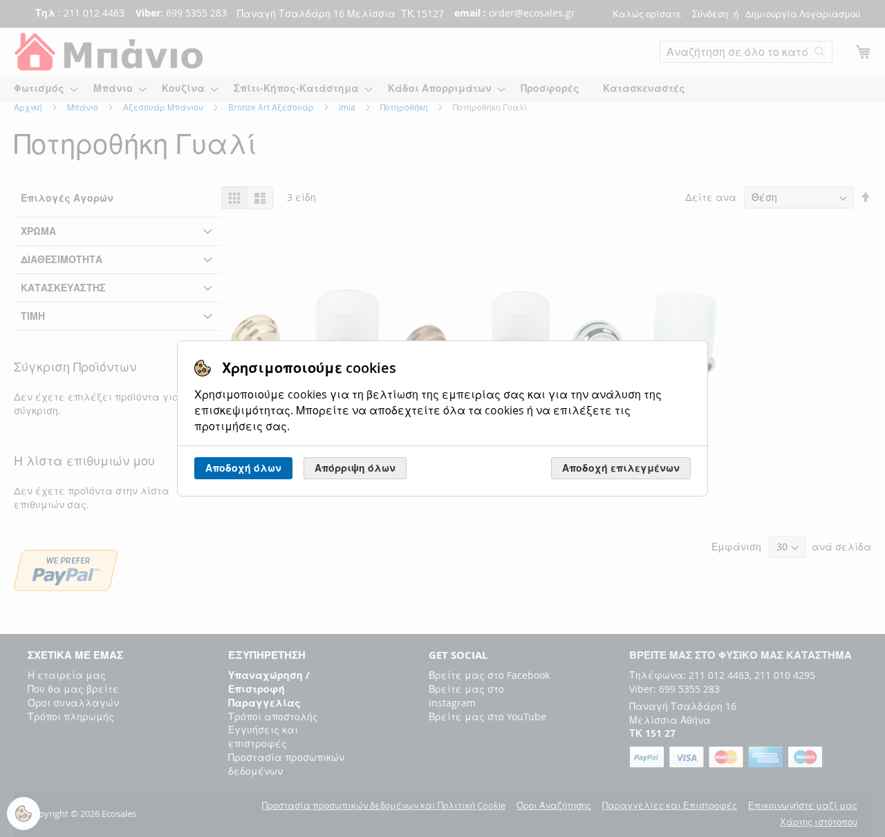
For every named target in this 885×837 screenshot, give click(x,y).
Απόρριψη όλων (355, 467)
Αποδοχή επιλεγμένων (621, 467)
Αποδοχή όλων (243, 467)
